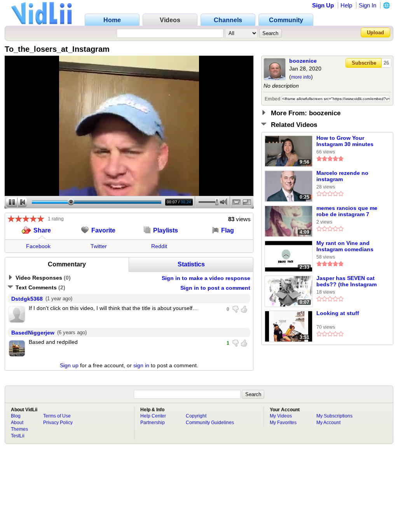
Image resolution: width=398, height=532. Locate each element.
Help (346, 5)
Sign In (367, 5)
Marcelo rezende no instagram (342, 176)
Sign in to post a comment (215, 288)
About (17, 422)
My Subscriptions (334, 416)
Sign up (69, 365)
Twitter (99, 246)
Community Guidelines (210, 422)
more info (301, 77)
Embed (272, 99)
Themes (19, 429)
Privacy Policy (58, 422)
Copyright (196, 416)
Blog (16, 416)
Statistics (191, 264)
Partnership (152, 422)
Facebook (38, 246)
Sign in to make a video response (206, 278)
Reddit (159, 246)
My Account (328, 422)
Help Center (153, 416)
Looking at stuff (337, 313)
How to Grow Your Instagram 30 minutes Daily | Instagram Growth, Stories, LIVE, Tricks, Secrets (345, 141)
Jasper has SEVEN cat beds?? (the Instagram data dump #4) (346, 281)
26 (386, 63)
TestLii (17, 436)
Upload (375, 32)
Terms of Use (57, 416)
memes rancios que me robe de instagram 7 (346, 211)
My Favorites (283, 422)
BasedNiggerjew (32, 332)
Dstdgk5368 (27, 299)
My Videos (281, 416)
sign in (141, 365)
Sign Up (323, 5)
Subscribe (364, 63)
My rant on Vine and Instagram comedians (345, 246)
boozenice (303, 61)
